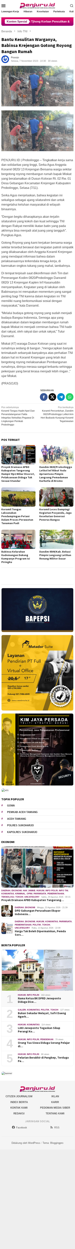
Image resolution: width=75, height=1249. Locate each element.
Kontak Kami (19, 1107)
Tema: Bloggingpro (53, 1142)
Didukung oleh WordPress (26, 1142)
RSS (56, 1127)
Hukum (40, 890)
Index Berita (19, 1102)
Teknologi (7, 897)
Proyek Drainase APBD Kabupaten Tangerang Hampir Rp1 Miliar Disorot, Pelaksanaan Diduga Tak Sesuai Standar (18, 474)
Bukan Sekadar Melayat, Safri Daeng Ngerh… (42, 1014)
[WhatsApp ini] (69, 397)
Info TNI (63, 890)
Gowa (11, 805)
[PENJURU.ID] (37, 5)
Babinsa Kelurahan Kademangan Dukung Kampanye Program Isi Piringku (15, 557)
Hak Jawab (29, 890)
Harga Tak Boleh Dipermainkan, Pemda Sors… (40, 933)
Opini (29, 893)
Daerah (5, 890)
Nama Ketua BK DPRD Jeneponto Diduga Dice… (39, 1000)
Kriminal (20, 893)
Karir (55, 1102)
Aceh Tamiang (16, 818)
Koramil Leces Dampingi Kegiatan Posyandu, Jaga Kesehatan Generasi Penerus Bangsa (55, 514)
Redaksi (19, 1113)
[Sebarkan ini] (44, 397)
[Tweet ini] (52, 397)
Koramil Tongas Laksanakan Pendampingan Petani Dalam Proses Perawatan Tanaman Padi (17, 516)
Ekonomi (17, 890)
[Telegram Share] (61, 397)
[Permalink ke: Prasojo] (5, 59)
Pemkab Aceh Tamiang (22, 812)
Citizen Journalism (19, 1096)
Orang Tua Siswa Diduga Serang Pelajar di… (44, 1044)
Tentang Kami (55, 1113)
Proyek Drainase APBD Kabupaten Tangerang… (32, 900)
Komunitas (7, 893)
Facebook (21, 1127)
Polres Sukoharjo (20, 825)
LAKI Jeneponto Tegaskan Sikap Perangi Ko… (39, 1029)
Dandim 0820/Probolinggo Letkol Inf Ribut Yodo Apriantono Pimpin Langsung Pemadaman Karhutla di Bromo (55, 474)
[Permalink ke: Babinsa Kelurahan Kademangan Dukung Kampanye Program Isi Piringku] (18, 539)
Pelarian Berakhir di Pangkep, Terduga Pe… (43, 1059)
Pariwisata (40, 893)
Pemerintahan (55, 893)
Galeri (22, 1010)
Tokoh (19, 897)
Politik (37, 925)
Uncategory (31, 897)
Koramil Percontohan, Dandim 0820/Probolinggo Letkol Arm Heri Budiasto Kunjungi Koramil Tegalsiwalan (57, 414)
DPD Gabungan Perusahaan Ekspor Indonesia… (37, 912)
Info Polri (51, 890)
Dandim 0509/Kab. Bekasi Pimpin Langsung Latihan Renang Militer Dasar (55, 555)
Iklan (55, 1096)
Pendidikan (46, 1039)
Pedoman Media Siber (55, 1107)
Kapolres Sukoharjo (22, 832)
